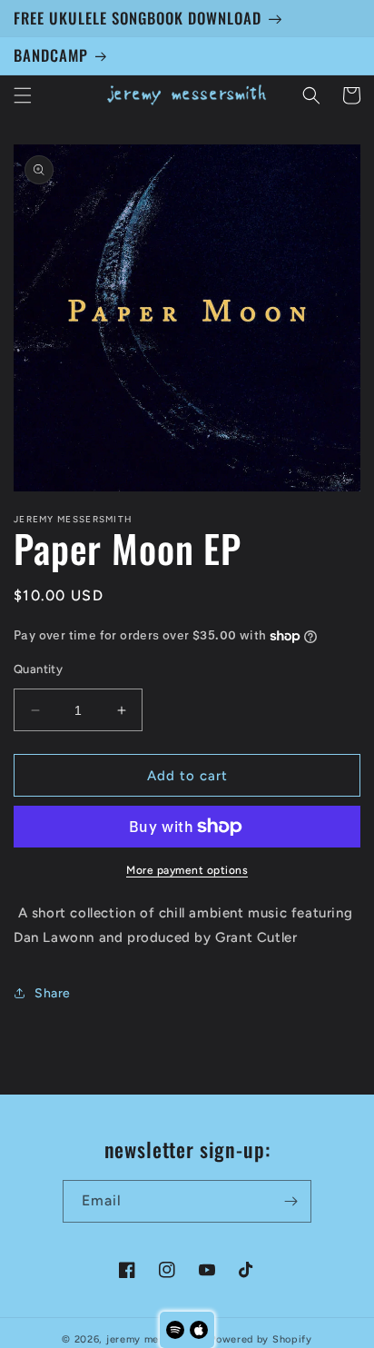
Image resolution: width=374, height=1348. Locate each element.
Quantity (38, 669)
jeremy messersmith (157, 1339)
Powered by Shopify (261, 1339)
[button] (23, 95)
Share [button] (52, 993)
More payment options (187, 870)
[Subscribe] (290, 1201)
